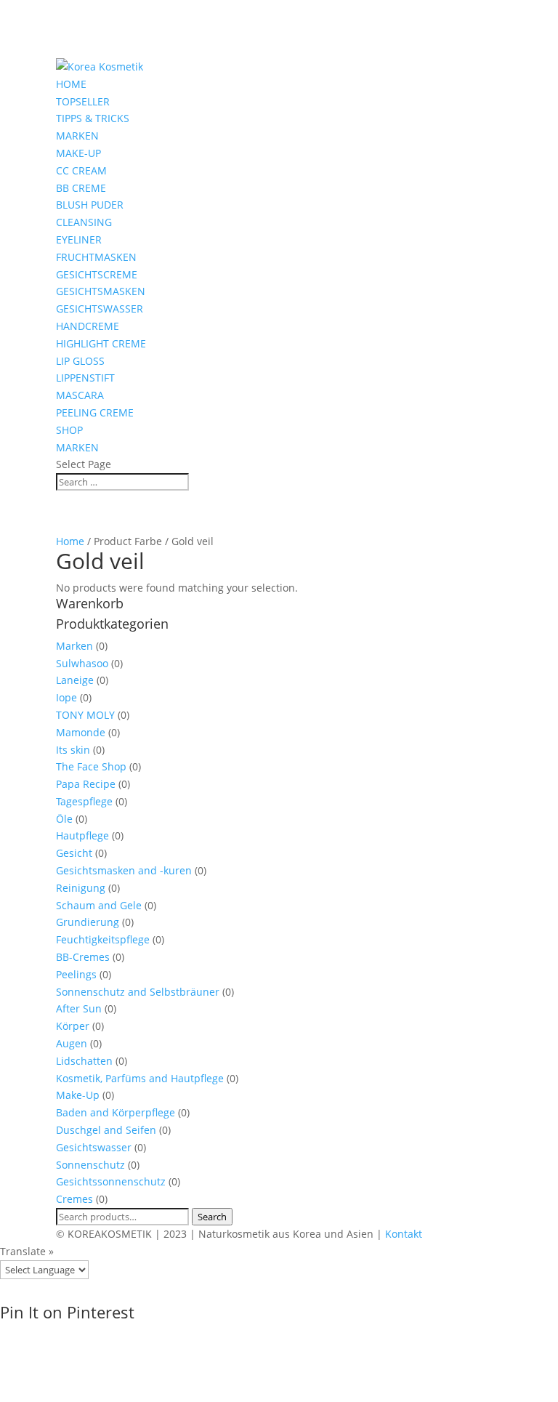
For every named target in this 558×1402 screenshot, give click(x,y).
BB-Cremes (83, 957)
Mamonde (80, 732)
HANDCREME (87, 326)
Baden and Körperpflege (115, 1112)
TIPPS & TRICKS (92, 118)
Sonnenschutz (90, 1165)
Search (212, 1216)
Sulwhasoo (82, 663)
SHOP (69, 430)
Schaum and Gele (99, 905)
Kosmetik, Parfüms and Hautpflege (140, 1078)
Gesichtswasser (94, 1147)
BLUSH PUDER (90, 204)
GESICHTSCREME (96, 274)
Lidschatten (84, 1061)
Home (70, 541)
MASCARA (80, 395)
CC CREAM (81, 170)
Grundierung (87, 922)
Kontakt (403, 1234)
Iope (66, 697)
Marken (74, 646)
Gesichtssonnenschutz (111, 1181)
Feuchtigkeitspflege (103, 939)
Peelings (76, 974)
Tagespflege (84, 801)
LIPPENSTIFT (85, 377)
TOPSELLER (83, 101)
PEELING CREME (95, 412)
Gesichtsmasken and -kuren (124, 870)
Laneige (75, 680)
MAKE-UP (78, 153)
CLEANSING (84, 222)
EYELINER (79, 239)
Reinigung (80, 888)
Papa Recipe (86, 784)
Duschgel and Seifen (106, 1130)
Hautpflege (82, 835)
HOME (71, 84)
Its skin (73, 750)
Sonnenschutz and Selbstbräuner (137, 992)
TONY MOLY (85, 715)
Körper (72, 1026)
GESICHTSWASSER (99, 308)
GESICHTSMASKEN (100, 291)
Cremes (74, 1199)
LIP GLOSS (80, 361)
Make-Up (78, 1095)
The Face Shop (91, 766)
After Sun (79, 1008)
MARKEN (77, 135)
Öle (64, 819)
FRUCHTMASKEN (96, 257)
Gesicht (74, 853)
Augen (71, 1043)
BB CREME (81, 188)
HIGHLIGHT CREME (101, 343)
